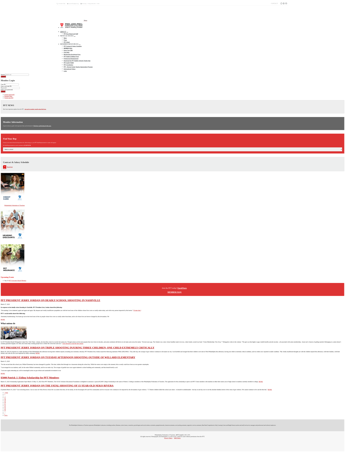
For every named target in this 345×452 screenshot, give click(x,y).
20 (5, 402)
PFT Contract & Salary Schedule (73, 46)
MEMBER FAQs (68, 48)
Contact (274, 3)
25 (5, 410)
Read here (10, 167)
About (63, 32)
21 (5, 404)
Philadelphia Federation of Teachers (14, 205)
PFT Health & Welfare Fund (71, 56)
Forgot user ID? (8, 98)
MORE (3, 319)
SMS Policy (177, 438)
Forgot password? (9, 94)
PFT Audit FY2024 (69, 62)
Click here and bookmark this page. (42, 126)
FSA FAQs (66, 52)
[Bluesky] (281, 4)
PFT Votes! (67, 42)
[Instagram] (284, 4)
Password (3, 88)
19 (5, 401)
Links (65, 71)
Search (3, 74)
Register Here (8, 96)
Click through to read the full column (72, 343)
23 (5, 407)
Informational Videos (69, 69)
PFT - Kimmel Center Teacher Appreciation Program (78, 67)
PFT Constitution (68, 65)
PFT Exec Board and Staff (71, 34)
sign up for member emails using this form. (35, 109)
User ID (3, 84)
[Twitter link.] (137, 310)
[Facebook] (286, 4)
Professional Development (71, 58)
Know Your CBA (68, 50)
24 (5, 409)
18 (5, 399)
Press (65, 40)
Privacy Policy (168, 438)
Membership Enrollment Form (72, 54)
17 (5, 397)
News (65, 38)
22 (5, 405)
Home (62, 30)
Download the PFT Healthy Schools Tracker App (77, 60)
